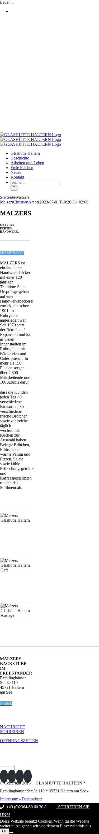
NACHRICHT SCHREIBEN (12, 729)
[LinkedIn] (20, 776)
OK (4, 831)
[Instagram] (12, 776)
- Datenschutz (30, 799)
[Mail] (28, 776)
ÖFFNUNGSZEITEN (19, 740)
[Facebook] (4, 776)
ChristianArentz (26, 202)
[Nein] (11, 832)
